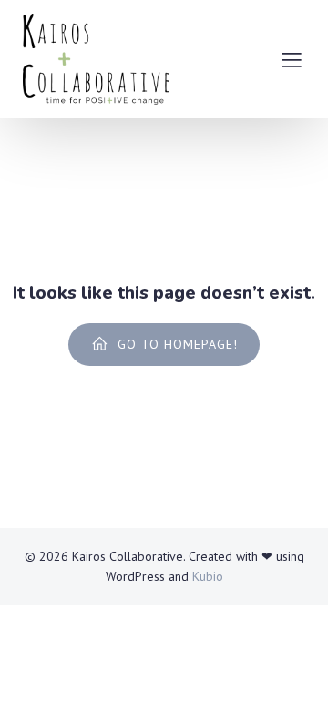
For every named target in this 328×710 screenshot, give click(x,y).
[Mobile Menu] (291, 59)
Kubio (207, 576)
